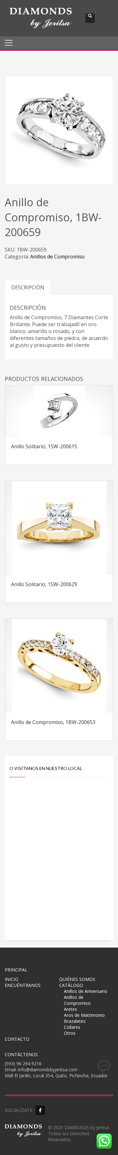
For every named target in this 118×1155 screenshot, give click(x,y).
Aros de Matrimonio (84, 1015)
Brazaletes (75, 1021)
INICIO (11, 979)
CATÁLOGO (71, 985)
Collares (72, 1027)
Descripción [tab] (27, 287)
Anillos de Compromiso (57, 256)
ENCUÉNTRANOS (23, 985)
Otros (70, 1033)
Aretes (70, 1009)
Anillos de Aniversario (85, 991)
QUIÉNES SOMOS (77, 979)
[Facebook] (40, 1110)
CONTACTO (17, 1039)
